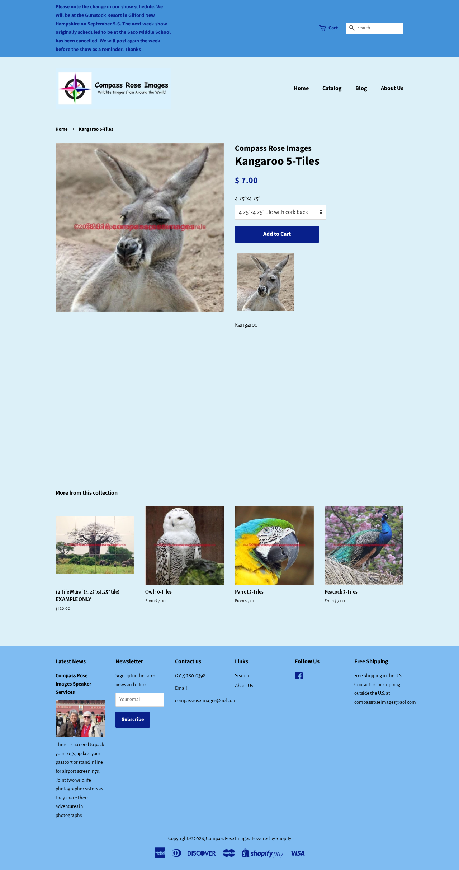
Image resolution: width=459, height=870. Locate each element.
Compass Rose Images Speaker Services (73, 684)
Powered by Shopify (271, 838)
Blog (361, 88)
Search (242, 675)
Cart (333, 28)
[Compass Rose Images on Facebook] (299, 677)
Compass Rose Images (228, 838)
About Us (392, 88)
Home (301, 88)
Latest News (71, 661)
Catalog (332, 88)
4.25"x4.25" (247, 198)
